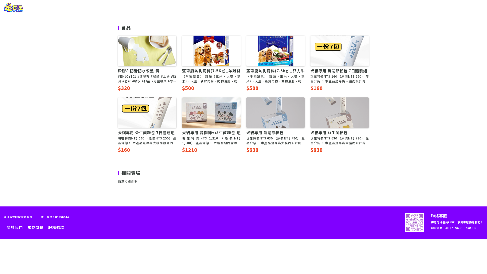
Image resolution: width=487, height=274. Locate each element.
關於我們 (15, 227)
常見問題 (35, 227)
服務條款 (56, 227)
